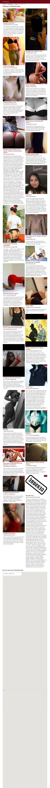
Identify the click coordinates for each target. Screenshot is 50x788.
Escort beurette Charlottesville (12, 327)
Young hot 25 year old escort (12, 377)
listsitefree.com (9, 35)
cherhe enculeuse (8, 66)
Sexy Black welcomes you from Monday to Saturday (12, 464)
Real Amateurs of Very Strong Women (35, 463)
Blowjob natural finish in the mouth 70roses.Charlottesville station (12, 151)
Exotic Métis (29, 305)
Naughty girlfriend (8, 23)
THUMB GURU (6, 1)
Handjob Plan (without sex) (34, 51)
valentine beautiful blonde (11, 492)
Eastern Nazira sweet (32, 154)
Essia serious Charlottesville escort (34, 121)
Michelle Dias (30, 495)
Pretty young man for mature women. (34, 348)
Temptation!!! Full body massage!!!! (10, 244)
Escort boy (29, 387)
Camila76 (28, 195)
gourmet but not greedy (33, 262)
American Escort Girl (9, 102)
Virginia (16, 4)
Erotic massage (30, 85)
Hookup (4, 4)
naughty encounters (9, 533)
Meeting (28, 433)
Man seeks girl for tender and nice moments (36, 236)
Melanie (5, 429)
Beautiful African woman (10, 293)
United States (10, 4)
